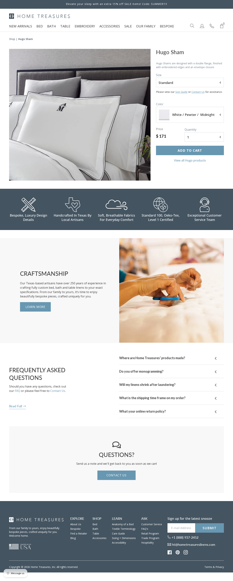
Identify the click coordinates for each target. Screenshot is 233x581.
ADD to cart (190, 150)
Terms (208, 567)
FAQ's (144, 528)
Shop (12, 39)
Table (95, 533)
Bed (94, 524)
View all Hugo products (190, 160)
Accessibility (119, 542)
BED (39, 26)
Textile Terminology (123, 528)
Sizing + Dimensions (124, 538)
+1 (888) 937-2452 (184, 537)
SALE (128, 26)
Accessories (99, 538)
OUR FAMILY (145, 26)
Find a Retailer (78, 533)
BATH (51, 26)
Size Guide (181, 92)
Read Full (16, 406)
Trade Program (150, 538)
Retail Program (150, 533)
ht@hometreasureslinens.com (193, 544)
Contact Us (198, 92)
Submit (209, 528)
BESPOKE (167, 26)
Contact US (116, 475)
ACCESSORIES (109, 26)
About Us (75, 524)
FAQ (17, 391)
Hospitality (147, 542)
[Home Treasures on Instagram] (185, 552)
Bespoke (75, 528)
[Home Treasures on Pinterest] (177, 552)
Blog (73, 538)
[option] (80, 115)
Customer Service (151, 524)
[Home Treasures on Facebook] (169, 552)
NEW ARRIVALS (20, 26)
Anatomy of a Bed (123, 524)
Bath (95, 528)
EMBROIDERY (85, 26)
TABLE (65, 26)
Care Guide (118, 533)
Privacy (220, 567)
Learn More (35, 307)
